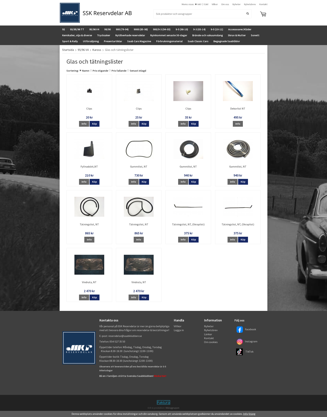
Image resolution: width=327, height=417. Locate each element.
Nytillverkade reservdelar (130, 35)
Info (84, 123)
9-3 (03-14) (199, 29)
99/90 (107, 29)
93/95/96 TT (77, 29)
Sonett (255, 35)
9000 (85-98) (141, 29)
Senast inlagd (138, 70)
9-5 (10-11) (217, 29)
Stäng (251, 413)
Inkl (199, 4)
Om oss (225, 4)
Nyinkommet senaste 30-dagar (168, 35)
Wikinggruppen (172, 407)
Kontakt (263, 4)
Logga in (179, 330)
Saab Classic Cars (198, 41)
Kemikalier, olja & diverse (77, 35)
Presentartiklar (113, 41)
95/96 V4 (94, 29)
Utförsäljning (91, 41)
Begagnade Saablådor (226, 41)
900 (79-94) (122, 29)
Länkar (208, 334)
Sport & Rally (70, 41)
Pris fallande (119, 70)
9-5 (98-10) (182, 29)
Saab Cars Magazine (139, 41)
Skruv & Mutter (237, 35)
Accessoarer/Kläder (239, 29)
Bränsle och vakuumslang (207, 35)
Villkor (215, 4)
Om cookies (211, 342)
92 (63, 29)
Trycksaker (103, 35)
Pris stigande (100, 70)
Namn (85, 70)
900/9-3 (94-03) (161, 29)
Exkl (206, 4)
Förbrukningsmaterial (169, 41)
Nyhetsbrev (250, 4)
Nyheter (236, 4)
